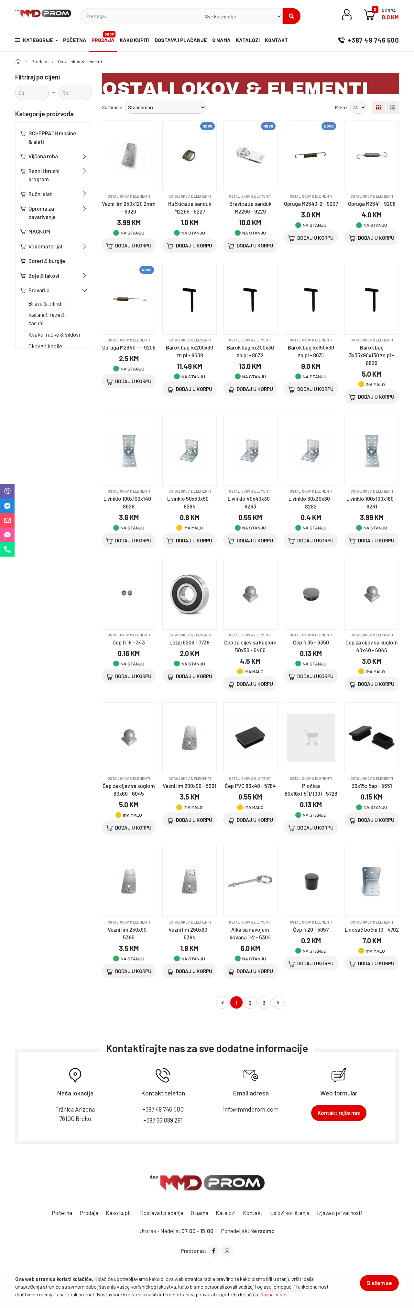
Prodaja (103, 37)
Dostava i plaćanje (181, 40)
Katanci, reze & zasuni (46, 318)
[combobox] (241, 16)
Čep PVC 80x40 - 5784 (250, 785)
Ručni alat (40, 194)
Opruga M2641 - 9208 (372, 203)
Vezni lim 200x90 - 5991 (189, 785)
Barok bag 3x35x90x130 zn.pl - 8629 (371, 355)
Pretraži (291, 16)
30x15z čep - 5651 (372, 785)
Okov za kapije (45, 346)
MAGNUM (39, 231)
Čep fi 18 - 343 (129, 642)
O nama (221, 40)
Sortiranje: (113, 107)
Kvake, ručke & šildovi (54, 334)
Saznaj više (272, 1294)
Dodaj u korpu (132, 245)
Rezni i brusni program (44, 175)
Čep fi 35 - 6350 (311, 642)
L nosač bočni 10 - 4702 (372, 929)
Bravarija (38, 290)
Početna (74, 40)
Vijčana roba (43, 156)
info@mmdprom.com (250, 1109)
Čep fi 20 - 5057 (311, 929)
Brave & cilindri (46, 303)
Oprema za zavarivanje (42, 212)
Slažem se (379, 1283)
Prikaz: (342, 107)
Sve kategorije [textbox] (220, 16)
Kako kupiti (134, 40)
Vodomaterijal (45, 246)
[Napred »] (278, 1002)
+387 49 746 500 (372, 40)
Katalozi (248, 40)
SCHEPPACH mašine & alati (52, 137)
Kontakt (276, 40)
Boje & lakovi (43, 275)
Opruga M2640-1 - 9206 (129, 347)
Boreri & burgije (46, 260)
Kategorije (38, 40)
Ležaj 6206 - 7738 (189, 642)
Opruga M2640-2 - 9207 (311, 203)
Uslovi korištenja (290, 1212)
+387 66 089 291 (163, 1120)
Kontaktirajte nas (339, 1112)
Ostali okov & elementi (80, 61)
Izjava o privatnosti (339, 1212)
